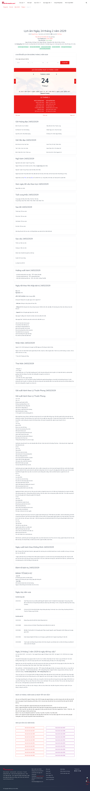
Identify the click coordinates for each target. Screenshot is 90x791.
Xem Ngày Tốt (46, 2)
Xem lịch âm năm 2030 (60, 737)
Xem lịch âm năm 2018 (30, 733)
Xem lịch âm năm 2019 (30, 737)
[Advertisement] (42, 18)
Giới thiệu (62, 769)
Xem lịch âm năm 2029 (60, 733)
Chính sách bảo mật (65, 773)
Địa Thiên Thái (40, 776)
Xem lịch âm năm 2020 (30, 740)
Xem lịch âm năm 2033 (60, 746)
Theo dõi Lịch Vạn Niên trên (42, 37)
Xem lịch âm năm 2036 (60, 755)
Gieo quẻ (29, 2)
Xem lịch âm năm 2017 (30, 730)
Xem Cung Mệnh (69, 2)
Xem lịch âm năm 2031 (60, 740)
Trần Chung (59, 34)
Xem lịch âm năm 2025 (30, 755)
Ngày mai (72, 115)
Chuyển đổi (64, 62)
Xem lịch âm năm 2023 (30, 749)
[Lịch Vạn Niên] (8, 2)
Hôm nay (45, 115)
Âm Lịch (21, 2)
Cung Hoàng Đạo (58, 2)
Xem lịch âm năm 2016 (30, 727)
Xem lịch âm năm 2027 (60, 727)
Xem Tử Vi (36, 2)
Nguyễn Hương (35, 34)
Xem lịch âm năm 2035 (60, 752)
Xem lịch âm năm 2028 (60, 730)
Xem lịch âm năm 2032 (60, 743)
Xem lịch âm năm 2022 (30, 746)
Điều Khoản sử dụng (65, 771)
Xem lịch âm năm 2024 (30, 752)
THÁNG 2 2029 (45, 74)
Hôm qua (18, 115)
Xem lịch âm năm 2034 (60, 749)
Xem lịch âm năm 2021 (30, 743)
